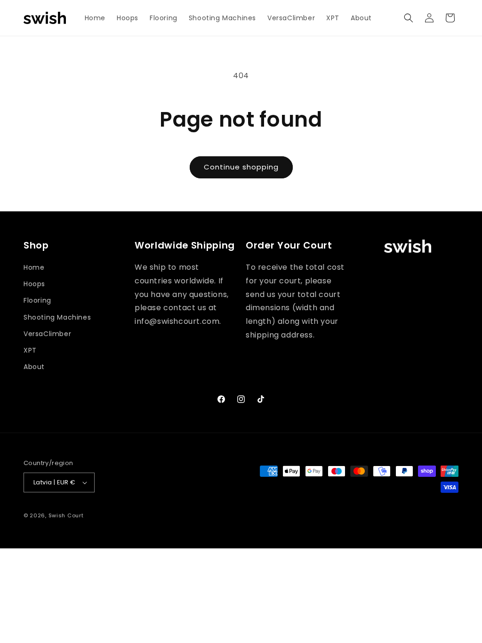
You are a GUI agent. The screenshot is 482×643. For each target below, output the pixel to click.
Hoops (34, 284)
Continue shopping (241, 167)
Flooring (37, 300)
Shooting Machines (57, 317)
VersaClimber (47, 333)
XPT (30, 350)
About (34, 366)
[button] (408, 18)
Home (34, 267)
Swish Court (66, 515)
